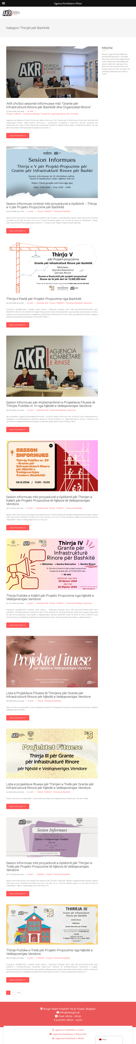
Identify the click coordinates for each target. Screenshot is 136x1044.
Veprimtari (87, 303)
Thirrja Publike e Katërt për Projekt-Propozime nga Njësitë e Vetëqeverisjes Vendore (50, 597)
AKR (31, 111)
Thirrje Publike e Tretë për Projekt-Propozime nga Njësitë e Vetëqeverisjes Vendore (49, 952)
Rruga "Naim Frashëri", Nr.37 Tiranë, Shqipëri (68, 1008)
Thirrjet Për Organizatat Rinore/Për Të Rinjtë (59, 114)
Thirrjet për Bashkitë (31, 114)
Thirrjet (9, 114)
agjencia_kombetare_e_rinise (69, 1030)
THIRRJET (17, 114)
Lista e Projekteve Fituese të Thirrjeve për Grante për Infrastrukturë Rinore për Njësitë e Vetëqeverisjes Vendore (48, 694)
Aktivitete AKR (42, 303)
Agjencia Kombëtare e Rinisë (69, 1038)
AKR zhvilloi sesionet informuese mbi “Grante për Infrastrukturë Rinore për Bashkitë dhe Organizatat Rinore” (48, 105)
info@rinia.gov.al (69, 1012)
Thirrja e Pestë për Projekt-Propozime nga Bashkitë (43, 299)
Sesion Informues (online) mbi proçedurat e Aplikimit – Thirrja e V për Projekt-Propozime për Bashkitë (51, 205)
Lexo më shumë (16, 136)
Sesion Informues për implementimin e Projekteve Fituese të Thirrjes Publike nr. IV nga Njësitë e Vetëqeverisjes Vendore (50, 404)
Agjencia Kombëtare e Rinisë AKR (69, 1034)
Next (19, 993)
